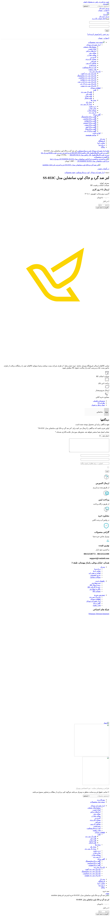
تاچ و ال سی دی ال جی (88, 84)
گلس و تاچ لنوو (91, 127)
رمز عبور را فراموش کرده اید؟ (98, 34)
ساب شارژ (92, 108)
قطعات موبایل (95, 88)
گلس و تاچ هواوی (90, 121)
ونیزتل (102, 567)
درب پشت (92, 106)
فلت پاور (89, 94)
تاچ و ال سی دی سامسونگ (86, 75)
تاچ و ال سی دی (95, 71)
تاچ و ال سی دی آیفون (88, 73)
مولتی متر (92, 53)
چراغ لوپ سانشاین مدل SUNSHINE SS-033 (93, 161)
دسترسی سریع (99, 595)
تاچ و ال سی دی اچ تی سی (87, 82)
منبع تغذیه (92, 65)
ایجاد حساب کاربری (99, 18)
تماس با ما (97, 571)
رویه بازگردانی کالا (94, 587)
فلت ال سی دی (86, 92)
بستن (107, 893)
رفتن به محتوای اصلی (91, 2)
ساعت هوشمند (91, 135)
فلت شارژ (88, 96)
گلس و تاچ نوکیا (90, 129)
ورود (107, 30)
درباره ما (97, 569)
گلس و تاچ (97, 114)
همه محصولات (70, 172)
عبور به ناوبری (104, 2)
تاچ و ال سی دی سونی (88, 86)
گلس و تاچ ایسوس (89, 123)
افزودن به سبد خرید (102, 207)
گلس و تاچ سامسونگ (88, 117)
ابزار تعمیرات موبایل (93, 45)
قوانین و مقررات (95, 573)
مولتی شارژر (91, 55)
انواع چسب (92, 49)
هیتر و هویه (92, 69)
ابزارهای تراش (91, 51)
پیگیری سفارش (95, 589)
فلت (94, 90)
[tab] (99, 401)
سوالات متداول (95, 577)
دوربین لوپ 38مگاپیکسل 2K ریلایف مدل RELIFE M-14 (89, 155)
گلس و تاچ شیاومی (89, 119)
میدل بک (89, 102)
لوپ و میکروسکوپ (89, 67)
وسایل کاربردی (91, 59)
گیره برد (93, 57)
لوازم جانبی (96, 133)
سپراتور (93, 61)
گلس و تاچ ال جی (90, 131)
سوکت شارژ (91, 110)
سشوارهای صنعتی (89, 47)
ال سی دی (92, 112)
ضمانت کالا (97, 591)
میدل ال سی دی (86, 104)
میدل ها (93, 100)
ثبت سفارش (96, 583)
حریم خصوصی (95, 575)
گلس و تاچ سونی (90, 125)
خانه (107, 151)
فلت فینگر (88, 98)
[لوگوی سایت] (106, 4)
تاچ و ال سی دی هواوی (88, 80)
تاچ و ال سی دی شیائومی (87, 78)
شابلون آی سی (91, 63)
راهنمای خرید (100, 581)
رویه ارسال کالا (95, 585)
